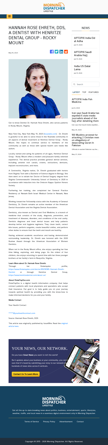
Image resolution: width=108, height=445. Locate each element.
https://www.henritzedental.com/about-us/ (27, 275)
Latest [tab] (76, 92)
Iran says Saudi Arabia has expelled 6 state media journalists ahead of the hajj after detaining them (85, 116)
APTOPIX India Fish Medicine (82, 100)
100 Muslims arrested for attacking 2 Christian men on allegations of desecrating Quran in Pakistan (85, 140)
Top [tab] (84, 92)
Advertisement (66, 421)
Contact (80, 421)
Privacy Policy (49, 421)
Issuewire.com (50, 133)
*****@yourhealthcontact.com (22, 313)
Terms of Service (31, 421)
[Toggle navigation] (9, 16)
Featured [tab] (94, 92)
